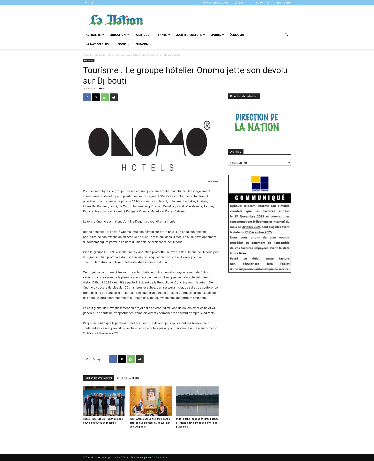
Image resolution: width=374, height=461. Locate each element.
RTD (249, 2)
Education (117, 35)
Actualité (93, 35)
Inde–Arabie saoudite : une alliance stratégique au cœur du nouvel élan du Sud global (150, 422)
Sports (216, 35)
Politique (141, 35)
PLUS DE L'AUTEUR (128, 378)
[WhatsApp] (105, 97)
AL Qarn (259, 2)
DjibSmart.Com (160, 457)
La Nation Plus (97, 44)
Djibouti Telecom (282, 2)
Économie (237, 35)
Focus (122, 44)
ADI (268, 2)
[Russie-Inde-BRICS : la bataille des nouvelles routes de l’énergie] (104, 401)
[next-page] (91, 434)
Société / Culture (189, 35)
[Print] (114, 97)
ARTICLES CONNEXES (98, 378)
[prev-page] (85, 434)
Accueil (87, 54)
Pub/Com (142, 44)
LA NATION (120, 457)
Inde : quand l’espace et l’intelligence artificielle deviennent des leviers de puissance (197, 422)
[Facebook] (86, 2)
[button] (286, 35)
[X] (92, 2)
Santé (162, 35)
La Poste (239, 2)
